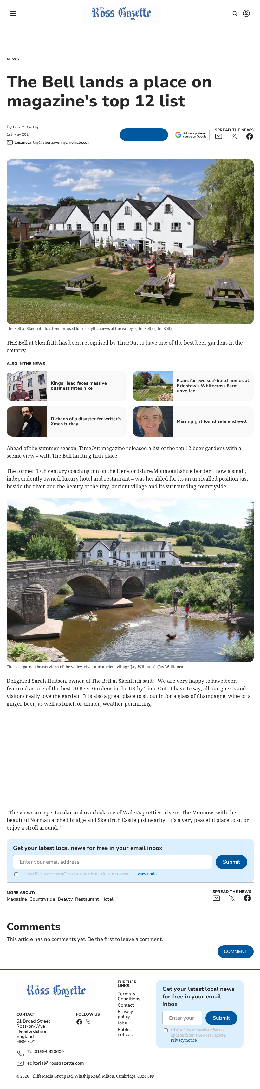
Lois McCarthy (26, 127)
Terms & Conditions (129, 996)
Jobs (122, 1023)
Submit (231, 862)
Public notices (125, 1032)
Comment (235, 952)
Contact (126, 1005)
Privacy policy (125, 1014)
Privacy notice (145, 874)
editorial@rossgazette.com (55, 1063)
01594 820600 (49, 1052)
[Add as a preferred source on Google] (191, 134)
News (13, 59)
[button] (12, 13)
